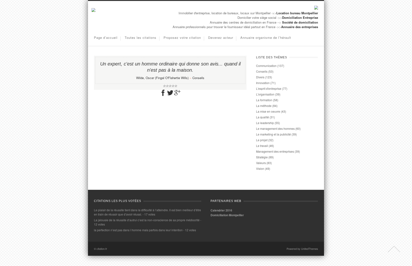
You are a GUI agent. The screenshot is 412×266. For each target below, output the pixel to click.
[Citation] (93, 10)
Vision (260, 168)
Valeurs (261, 163)
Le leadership (265, 123)
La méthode (264, 106)
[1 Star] (164, 86)
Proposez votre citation (182, 37)
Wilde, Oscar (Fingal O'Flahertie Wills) (162, 77)
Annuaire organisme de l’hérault (265, 37)
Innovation (263, 83)
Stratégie (262, 157)
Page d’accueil (106, 37)
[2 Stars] (167, 86)
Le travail (262, 146)
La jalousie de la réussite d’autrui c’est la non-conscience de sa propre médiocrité (147, 220)
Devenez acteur (220, 37)
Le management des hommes (275, 128)
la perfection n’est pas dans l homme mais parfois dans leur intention (138, 230)
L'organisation (265, 94)
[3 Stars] (170, 86)
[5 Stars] (176, 86)
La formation (264, 100)
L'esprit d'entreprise (268, 88)
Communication (266, 66)
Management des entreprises (275, 151)
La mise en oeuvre (268, 111)
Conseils (198, 77)
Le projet (262, 140)
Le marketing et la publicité (273, 134)
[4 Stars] (173, 86)
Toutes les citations (140, 37)
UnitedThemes (309, 249)
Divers (260, 77)
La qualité (262, 117)
